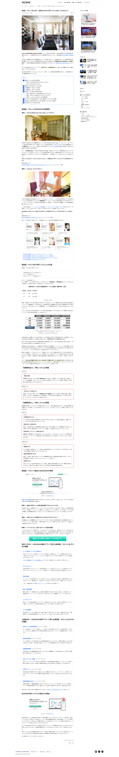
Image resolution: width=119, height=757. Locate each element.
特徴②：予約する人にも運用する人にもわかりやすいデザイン (37, 95)
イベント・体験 (84, 96)
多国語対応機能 (57, 146)
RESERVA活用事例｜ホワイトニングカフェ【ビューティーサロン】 (38, 254)
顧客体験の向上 (84, 121)
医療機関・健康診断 (85, 104)
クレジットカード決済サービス (55, 207)
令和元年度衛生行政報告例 (68, 55)
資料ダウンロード (34, 751)
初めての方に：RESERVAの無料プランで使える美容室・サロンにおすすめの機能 (39, 98)
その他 (82, 103)
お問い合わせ (42, 751)
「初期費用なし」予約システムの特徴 (31, 89)
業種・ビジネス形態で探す (85, 94)
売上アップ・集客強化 (85, 119)
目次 (24, 77)
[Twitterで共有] (73, 13)
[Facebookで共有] (71, 13)
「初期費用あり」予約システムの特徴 (31, 87)
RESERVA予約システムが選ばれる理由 (31, 102)
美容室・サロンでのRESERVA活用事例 (31, 80)
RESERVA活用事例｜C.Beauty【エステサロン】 (32, 217)
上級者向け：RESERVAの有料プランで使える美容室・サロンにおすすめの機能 (39, 100)
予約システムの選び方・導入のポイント (89, 116)
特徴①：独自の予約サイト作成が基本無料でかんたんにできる (37, 93)
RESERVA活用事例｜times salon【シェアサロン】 (34, 259)
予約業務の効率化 (84, 118)
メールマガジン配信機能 (39, 207)
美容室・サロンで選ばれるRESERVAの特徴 (32, 91)
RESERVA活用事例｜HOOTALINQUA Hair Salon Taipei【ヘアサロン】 (37, 164)
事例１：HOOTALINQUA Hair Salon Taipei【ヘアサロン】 (36, 82)
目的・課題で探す (83, 111)
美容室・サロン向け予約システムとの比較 (32, 85)
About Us (48, 751)
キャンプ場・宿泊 (84, 98)
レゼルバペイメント (41, 583)
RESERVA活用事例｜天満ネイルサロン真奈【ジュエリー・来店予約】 (38, 256)
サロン (82, 99)
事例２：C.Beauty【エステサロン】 (32, 84)
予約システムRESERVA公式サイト (54, 689)
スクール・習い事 (84, 101)
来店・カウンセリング (85, 107)
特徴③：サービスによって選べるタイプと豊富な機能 (35, 97)
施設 (82, 106)
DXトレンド (60, 2)
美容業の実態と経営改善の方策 (63, 63)
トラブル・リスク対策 (85, 115)
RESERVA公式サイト (50, 495)
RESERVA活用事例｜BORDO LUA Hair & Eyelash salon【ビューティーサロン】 (40, 257)
